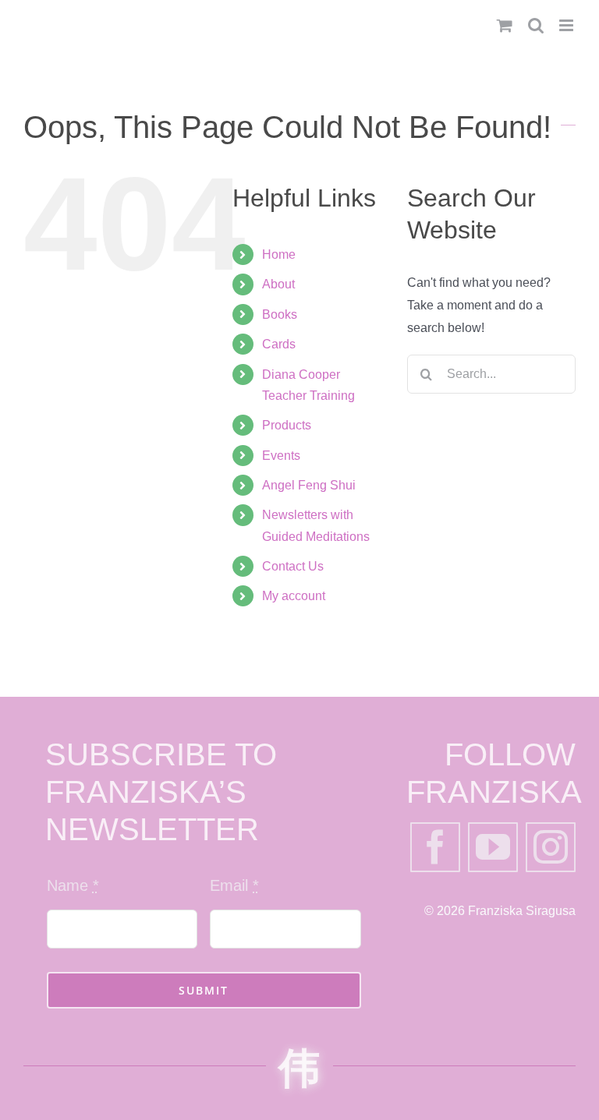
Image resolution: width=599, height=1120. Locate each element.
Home (279, 254)
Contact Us (293, 566)
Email (234, 885)
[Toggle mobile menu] (567, 25)
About (278, 284)
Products (286, 425)
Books (279, 314)
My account (293, 595)
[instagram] (551, 847)
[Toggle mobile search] (536, 25)
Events (281, 455)
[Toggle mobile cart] (504, 25)
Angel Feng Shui (309, 485)
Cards (279, 344)
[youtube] (493, 847)
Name (73, 885)
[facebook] (435, 847)
